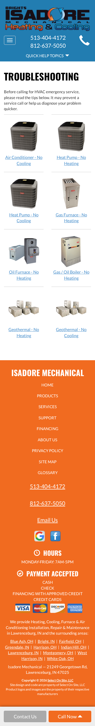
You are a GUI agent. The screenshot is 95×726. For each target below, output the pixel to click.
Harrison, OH (45, 647)
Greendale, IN (17, 647)
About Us (47, 439)
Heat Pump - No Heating (71, 160)
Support (47, 417)
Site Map (47, 461)
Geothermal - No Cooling (71, 332)
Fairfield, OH (70, 641)
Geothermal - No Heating (23, 332)
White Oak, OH (60, 658)
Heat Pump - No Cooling (24, 217)
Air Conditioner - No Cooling (23, 160)
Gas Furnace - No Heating (71, 217)
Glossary (48, 472)
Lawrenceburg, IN (23, 652)
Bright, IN (46, 641)
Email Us (47, 519)
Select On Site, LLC (60, 680)
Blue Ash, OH (21, 641)
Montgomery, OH (58, 652)
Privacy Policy (47, 450)
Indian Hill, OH (73, 647)
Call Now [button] (68, 716)
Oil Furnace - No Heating (24, 274)
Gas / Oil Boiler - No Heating (71, 274)
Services (48, 406)
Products (47, 395)
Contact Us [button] (25, 716)
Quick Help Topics (45, 55)
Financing (47, 428)
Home (47, 384)
